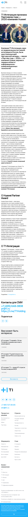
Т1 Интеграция (5, 475)
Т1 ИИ (3, 480)
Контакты (17, 457)
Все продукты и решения (5, 418)
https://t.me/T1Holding (13, 311)
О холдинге (18, 444)
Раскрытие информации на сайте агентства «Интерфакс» (12, 491)
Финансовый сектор (20, 416)
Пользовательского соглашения (9, 510)
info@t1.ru (5, 408)
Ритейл (16, 425)
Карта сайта (18, 459)
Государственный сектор (19, 419)
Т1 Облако (4, 477)
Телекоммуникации (19, 433)
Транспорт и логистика (21, 428)
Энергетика (18, 430)
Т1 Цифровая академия (7, 485)
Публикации (4, 449)
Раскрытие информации (21, 451)
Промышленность (19, 423)
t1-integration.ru (12, 294)
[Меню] (25, 2)
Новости (3, 444)
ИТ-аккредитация (6, 501)
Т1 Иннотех (4, 472)
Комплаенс (17, 454)
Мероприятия (4, 446)
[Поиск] (21, 2)
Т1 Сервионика (5, 482)
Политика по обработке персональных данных (13, 499)
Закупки (17, 446)
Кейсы (2, 422)
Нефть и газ (18, 436)
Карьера (17, 449)
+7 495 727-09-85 (8, 405)
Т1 (1, 469)
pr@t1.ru (5, 308)
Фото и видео (4, 454)
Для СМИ (3, 457)
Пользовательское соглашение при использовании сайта (10, 495)
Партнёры (3, 425)
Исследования (5, 451)
